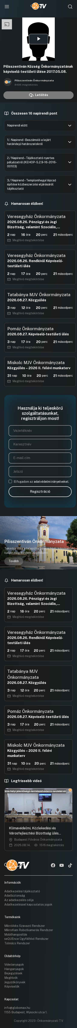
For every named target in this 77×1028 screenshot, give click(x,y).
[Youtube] (61, 866)
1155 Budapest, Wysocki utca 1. (25, 1012)
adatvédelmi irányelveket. (51, 481)
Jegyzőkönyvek (14, 982)
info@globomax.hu (17, 1007)
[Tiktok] (70, 866)
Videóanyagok (14, 964)
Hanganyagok (14, 969)
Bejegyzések (13, 973)
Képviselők (11, 986)
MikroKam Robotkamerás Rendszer (28, 930)
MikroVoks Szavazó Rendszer (24, 925)
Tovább (14, 561)
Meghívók (11, 977)
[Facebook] (53, 866)
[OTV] (39, 7)
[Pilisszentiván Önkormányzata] (7, 82)
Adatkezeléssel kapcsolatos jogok (28, 904)
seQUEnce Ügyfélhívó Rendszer (26, 938)
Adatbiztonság (14, 895)
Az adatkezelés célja (19, 900)
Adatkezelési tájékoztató (22, 891)
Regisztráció (40, 492)
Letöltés (41, 95)
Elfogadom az (41, 481)
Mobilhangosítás (15, 934)
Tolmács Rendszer (17, 943)
